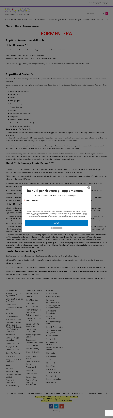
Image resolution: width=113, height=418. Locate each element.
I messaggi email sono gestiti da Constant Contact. (71, 216)
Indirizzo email (31, 200)
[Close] (88, 187)
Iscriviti (56, 223)
